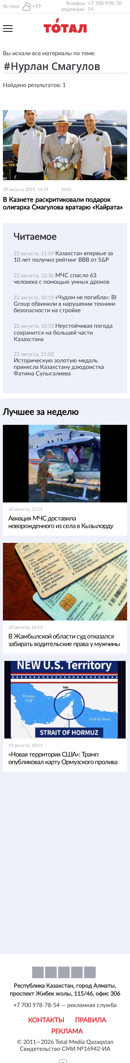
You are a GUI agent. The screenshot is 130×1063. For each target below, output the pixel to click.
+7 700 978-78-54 (105, 6)
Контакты (46, 1020)
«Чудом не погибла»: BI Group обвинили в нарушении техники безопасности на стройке (65, 304)
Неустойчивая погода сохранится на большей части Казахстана (63, 332)
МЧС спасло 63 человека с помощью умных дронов (61, 279)
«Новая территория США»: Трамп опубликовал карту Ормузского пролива (62, 758)
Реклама (67, 1031)
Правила (90, 1020)
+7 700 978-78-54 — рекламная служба (65, 1005)
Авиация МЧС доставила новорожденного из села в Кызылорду (60, 522)
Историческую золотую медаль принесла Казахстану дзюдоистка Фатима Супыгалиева (59, 367)
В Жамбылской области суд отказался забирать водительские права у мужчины (64, 640)
